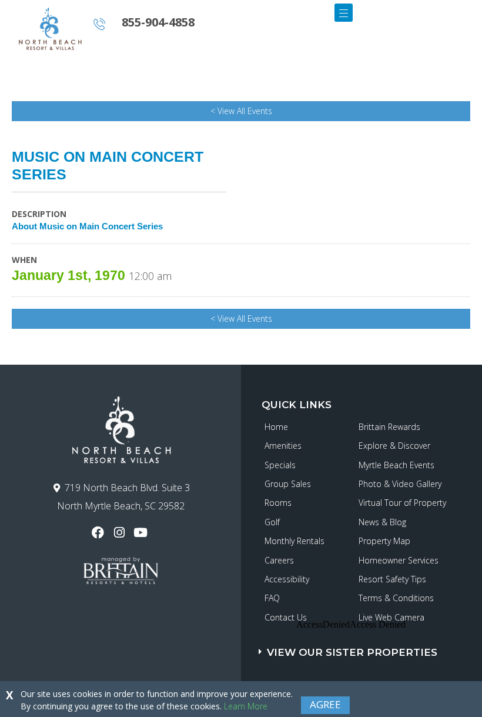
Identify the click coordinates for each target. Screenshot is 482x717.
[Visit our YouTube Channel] (142, 532)
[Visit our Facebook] (99, 532)
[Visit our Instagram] (120, 532)
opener (343, 13)
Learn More (245, 706)
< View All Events (241, 110)
